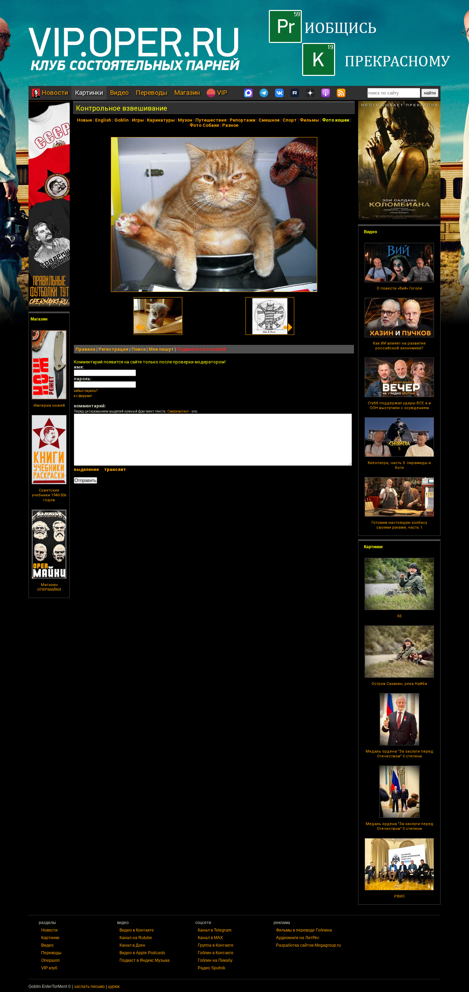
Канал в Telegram (214, 930)
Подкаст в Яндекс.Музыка (144, 960)
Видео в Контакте (136, 930)
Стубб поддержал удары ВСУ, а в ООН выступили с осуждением (399, 405)
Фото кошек (335, 120)
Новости (54, 93)
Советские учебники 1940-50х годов (49, 495)
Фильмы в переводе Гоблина (304, 930)
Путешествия (211, 120)
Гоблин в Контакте (215, 952)
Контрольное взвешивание (121, 108)
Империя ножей (49, 405)
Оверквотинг (178, 411)
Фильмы (309, 120)
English (103, 120)
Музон (185, 120)
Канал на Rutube (135, 937)
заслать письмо (89, 986)
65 (399, 616)
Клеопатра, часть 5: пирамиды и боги (399, 465)
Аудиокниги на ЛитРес (297, 937)
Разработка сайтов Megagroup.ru (308, 945)
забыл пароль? (86, 391)
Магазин (187, 93)
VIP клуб (49, 968)
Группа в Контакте (215, 945)
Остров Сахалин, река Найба (399, 683)
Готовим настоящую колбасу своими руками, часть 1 (399, 525)
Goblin (121, 120)
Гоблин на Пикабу (215, 960)
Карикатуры (161, 120)
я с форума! (83, 396)
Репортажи (242, 120)
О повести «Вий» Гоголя (399, 288)
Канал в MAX (210, 937)
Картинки (89, 93)
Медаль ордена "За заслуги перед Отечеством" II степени (399, 753)
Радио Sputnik (211, 968)
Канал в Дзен (132, 945)
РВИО (399, 896)
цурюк (113, 986)
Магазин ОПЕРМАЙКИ (49, 587)
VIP (221, 93)
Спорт (290, 120)
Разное (230, 125)
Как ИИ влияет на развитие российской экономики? (399, 345)
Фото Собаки (204, 125)
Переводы (151, 93)
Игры (138, 120)
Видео (119, 93)
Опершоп (50, 960)
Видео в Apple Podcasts (142, 952)
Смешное (269, 120)
